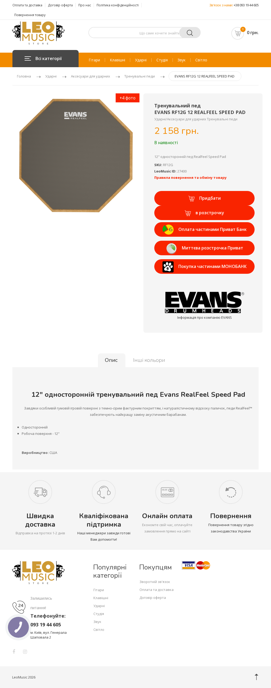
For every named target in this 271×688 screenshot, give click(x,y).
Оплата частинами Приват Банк (212, 229)
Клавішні (117, 60)
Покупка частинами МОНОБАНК (212, 266)
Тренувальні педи (139, 76)
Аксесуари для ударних (90, 76)
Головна (24, 76)
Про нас (84, 5)
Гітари (94, 60)
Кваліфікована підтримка (103, 520)
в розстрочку (210, 213)
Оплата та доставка (27, 5)
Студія (162, 60)
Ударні (141, 60)
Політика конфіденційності (118, 5)
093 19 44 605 (45, 624)
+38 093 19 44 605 (246, 5)
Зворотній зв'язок (154, 581)
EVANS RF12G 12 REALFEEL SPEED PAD (204, 76)
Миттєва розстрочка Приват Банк (212, 250)
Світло (201, 60)
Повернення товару (30, 15)
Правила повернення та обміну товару (190, 177)
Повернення (230, 516)
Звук (182, 60)
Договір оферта (60, 5)
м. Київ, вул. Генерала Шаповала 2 (48, 635)
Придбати (210, 198)
